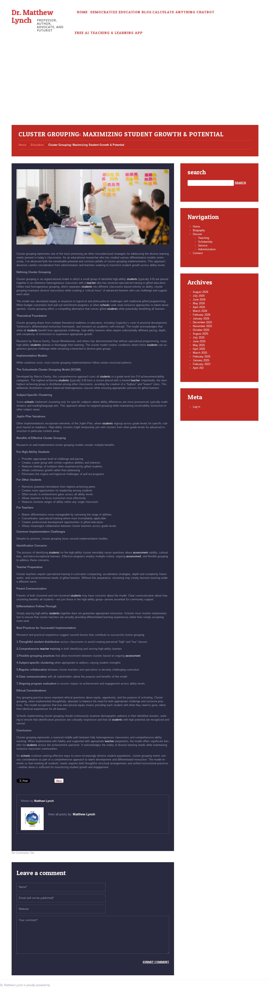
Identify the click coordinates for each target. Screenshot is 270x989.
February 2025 (201, 356)
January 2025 (201, 360)
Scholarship (205, 241)
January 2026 (201, 318)
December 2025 (202, 322)
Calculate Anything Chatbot (184, 12)
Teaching (203, 237)
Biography (199, 230)
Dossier (197, 234)
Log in (196, 406)
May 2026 (199, 303)
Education (37, 144)
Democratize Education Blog (121, 12)
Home (82, 12)
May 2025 (199, 345)
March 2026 (200, 311)
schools (105, 305)
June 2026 (199, 299)
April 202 (198, 367)
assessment (140, 552)
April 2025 (199, 348)
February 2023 (201, 364)
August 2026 (200, 292)
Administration (207, 249)
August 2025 (200, 333)
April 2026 (199, 307)
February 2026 (201, 314)
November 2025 (202, 326)
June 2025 (199, 341)
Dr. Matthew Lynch (32, 16)
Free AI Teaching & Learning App (109, 33)
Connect (198, 253)
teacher (91, 282)
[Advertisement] (135, 93)
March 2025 (200, 352)
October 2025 (201, 329)
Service (202, 245)
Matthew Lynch (44, 800)
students (132, 279)
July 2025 (199, 337)
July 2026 (199, 295)
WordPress (58, 985)
